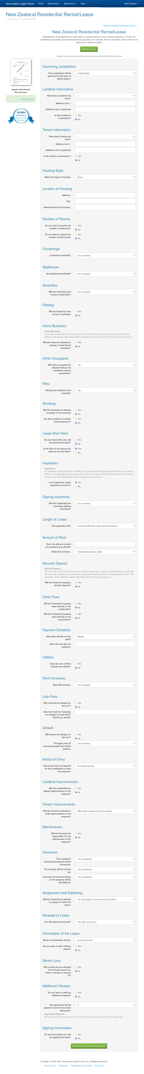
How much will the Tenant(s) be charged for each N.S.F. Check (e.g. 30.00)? (57, 714)
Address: (66, 195)
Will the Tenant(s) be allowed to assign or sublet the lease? (57, 902)
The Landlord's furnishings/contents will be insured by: (57, 861)
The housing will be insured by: (57, 870)
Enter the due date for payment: (60, 645)
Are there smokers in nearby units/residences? (57, 420)
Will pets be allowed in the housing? (58, 391)
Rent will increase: (62, 684)
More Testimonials (27, 99)
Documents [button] (53, 3)
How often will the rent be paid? (58, 638)
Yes (79, 115)
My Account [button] (69, 3)
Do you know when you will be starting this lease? (57, 441)
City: (68, 201)
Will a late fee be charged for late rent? (57, 704)
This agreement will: (61, 525)
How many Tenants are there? (60, 138)
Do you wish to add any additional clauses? (59, 994)
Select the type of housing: (58, 177)
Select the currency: (61, 551)
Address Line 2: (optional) (58, 109)
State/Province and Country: (57, 207)
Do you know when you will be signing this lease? (57, 1036)
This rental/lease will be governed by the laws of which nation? (59, 76)
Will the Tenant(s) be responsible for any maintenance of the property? (61, 837)
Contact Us (99, 1065)
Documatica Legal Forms (20, 3)
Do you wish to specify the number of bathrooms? (58, 236)
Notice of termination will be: (57, 940)
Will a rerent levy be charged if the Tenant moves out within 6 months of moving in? (57, 971)
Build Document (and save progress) (89, 1046)
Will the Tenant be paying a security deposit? (58, 584)
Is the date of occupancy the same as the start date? (57, 450)
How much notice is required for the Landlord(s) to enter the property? (57, 768)
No (79, 119)
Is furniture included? (60, 255)
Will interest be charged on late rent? (58, 736)
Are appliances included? (58, 273)
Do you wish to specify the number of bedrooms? (58, 227)
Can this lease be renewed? (57, 921)
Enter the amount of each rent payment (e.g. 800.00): (58, 545)
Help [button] (83, 3)
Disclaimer (63, 1065)
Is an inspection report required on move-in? (60, 484)
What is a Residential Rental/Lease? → (120, 25)
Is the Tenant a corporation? (57, 156)
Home (41, 3)
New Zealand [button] (130, 3)
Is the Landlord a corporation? (63, 116)
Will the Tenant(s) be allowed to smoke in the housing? (57, 411)
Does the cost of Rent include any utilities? (60, 665)
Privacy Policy (50, 1065)
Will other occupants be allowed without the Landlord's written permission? (59, 369)
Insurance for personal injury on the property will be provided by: (57, 879)
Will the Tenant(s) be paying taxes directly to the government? (57, 616)
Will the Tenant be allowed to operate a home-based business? (57, 345)
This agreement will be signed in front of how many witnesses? (57, 1007)
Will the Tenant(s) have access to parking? (60, 313)
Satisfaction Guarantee (81, 1065)
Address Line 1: (63, 103)
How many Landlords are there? (59, 97)
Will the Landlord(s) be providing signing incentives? (60, 506)
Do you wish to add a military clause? (57, 947)
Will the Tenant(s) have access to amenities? (60, 293)
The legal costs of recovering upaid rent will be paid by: (57, 746)
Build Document (89, 49)
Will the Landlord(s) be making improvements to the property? (57, 791)
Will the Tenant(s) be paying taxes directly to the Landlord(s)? (57, 606)
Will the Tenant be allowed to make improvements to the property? (57, 813)
